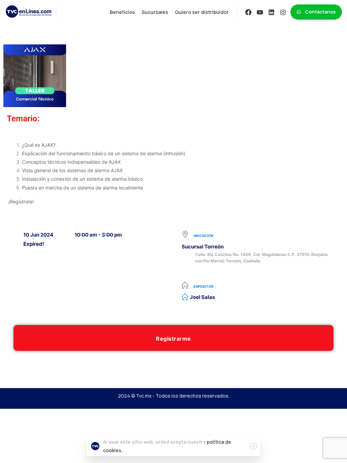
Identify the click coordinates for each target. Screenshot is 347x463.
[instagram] (283, 12)
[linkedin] (271, 12)
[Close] (253, 446)
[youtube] (260, 12)
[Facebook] (248, 12)
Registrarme (173, 338)
